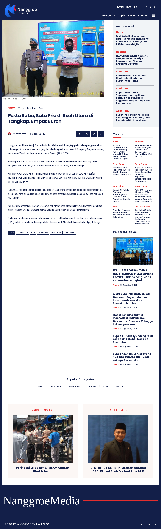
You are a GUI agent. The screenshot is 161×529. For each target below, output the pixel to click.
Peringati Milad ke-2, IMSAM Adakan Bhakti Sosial (43, 469)
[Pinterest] (94, 134)
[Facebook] (147, 7)
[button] (135, 7)
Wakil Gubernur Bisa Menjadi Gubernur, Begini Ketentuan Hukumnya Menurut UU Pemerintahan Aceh (131, 298)
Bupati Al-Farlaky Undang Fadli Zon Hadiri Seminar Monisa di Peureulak (133, 339)
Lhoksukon (56, 233)
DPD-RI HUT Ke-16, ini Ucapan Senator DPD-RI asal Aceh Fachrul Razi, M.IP (118, 469)
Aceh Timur (123, 71)
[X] (86, 134)
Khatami (21, 133)
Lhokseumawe (142, 206)
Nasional (121, 52)
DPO (33, 233)
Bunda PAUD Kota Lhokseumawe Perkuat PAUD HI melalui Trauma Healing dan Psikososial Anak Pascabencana (143, 217)
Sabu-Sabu (70, 233)
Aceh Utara (22, 233)
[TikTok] (154, 7)
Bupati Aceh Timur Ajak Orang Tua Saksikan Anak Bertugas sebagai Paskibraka (132, 357)
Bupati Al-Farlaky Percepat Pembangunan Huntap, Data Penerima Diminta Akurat (133, 117)
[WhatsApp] (101, 134)
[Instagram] (151, 7)
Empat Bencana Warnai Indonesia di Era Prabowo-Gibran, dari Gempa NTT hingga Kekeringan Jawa (133, 319)
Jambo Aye (43, 233)
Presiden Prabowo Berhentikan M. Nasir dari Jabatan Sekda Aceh (121, 213)
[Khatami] (10, 133)
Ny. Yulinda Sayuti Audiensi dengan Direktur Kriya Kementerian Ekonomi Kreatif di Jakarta (132, 59)
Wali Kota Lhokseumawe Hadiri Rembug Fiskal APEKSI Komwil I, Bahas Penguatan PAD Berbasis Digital (132, 40)
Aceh (115, 206)
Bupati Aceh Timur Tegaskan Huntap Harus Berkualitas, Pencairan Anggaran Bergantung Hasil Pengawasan (133, 98)
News (11, 108)
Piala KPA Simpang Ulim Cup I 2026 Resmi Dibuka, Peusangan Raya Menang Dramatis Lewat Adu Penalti (143, 196)
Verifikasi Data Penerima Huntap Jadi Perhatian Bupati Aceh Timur (131, 78)
